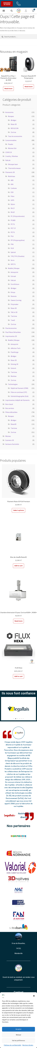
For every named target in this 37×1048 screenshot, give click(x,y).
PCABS (13, 220)
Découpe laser (13, 164)
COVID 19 (8, 152)
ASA (12, 184)
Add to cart (18, 566)
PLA (12, 236)
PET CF (13, 228)
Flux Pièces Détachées (13, 332)
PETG (13, 232)
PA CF (13, 208)
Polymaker (14, 304)
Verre (12, 260)
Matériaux (11, 176)
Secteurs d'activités (12, 444)
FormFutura (15, 284)
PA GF (13, 212)
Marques (11, 116)
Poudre (10, 144)
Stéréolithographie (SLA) (19, 396)
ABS (12, 180)
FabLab (7, 160)
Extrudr (13, 276)
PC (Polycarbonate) (18, 216)
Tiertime (14, 316)
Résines (8, 436)
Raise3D (13, 424)
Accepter (18, 1029)
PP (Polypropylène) (18, 240)
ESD (12, 192)
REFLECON (14, 128)
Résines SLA (12, 148)
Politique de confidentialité (12, 1045)
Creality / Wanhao (11, 156)
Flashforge (14, 352)
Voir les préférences (18, 1040)
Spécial (13, 252)
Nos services (9, 408)
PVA (12, 244)
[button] (34, 996)
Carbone (14, 188)
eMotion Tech (15, 348)
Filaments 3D (10, 172)
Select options (18, 510)
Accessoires (9, 112)
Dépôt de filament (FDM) (19, 388)
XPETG (13, 264)
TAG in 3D (14, 312)
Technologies (13, 384)
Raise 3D (14, 124)
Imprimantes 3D (11, 336)
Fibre (12, 196)
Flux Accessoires (11, 328)
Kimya (13, 292)
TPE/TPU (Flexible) (17, 256)
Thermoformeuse (14, 168)
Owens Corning (16, 300)
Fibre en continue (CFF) (19, 392)
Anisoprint (14, 272)
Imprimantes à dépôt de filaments (17, 400)
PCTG (13, 224)
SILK (12, 248)
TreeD (13, 320)
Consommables (10, 140)
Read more (8, 88)
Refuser (18, 1035)
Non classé (9, 404)
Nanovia (13, 296)
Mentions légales (27, 1045)
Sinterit (13, 368)
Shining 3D (14, 364)
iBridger (13, 120)
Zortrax (13, 132)
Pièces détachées (11, 412)
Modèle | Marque (13, 268)
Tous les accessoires (15, 136)
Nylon (13, 204)
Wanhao (13, 376)
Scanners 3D (9, 440)
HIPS (12, 200)
